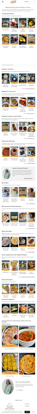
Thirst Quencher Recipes (30, 88)
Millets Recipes (31, 252)
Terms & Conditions (9, 408)
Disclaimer (9, 407)
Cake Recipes (32, 203)
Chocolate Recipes (31, 163)
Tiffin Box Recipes (30, 138)
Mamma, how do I (30, 113)
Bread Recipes (31, 228)
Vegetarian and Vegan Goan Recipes (28, 276)
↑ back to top (18, 400)
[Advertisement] (18, 55)
